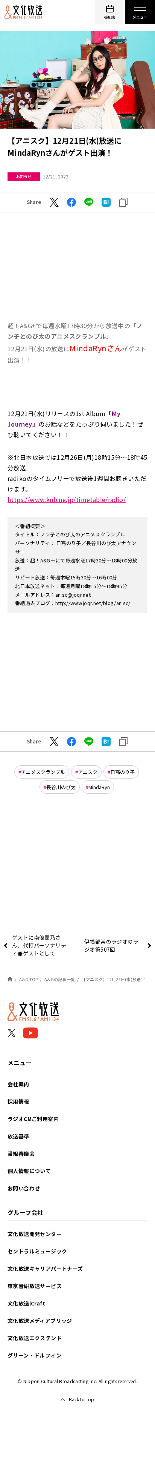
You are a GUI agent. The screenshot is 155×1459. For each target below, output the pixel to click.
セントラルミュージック (37, 1251)
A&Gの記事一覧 (59, 979)
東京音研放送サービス (35, 1286)
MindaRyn (99, 787)
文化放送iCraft (26, 1303)
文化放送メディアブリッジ (40, 1320)
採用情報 (18, 1101)
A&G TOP (28, 979)
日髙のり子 (122, 772)
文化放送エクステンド (35, 1338)
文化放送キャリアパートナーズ (45, 1268)
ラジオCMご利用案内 (33, 1119)
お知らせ (23, 176)
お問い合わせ (24, 1188)
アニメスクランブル (43, 772)
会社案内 (18, 1084)
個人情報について (29, 1171)
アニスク (87, 772)
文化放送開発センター (35, 1234)
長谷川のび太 (61, 787)
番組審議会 (21, 1153)
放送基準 (18, 1136)
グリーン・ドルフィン (34, 1355)
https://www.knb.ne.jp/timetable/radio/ (67, 499)
